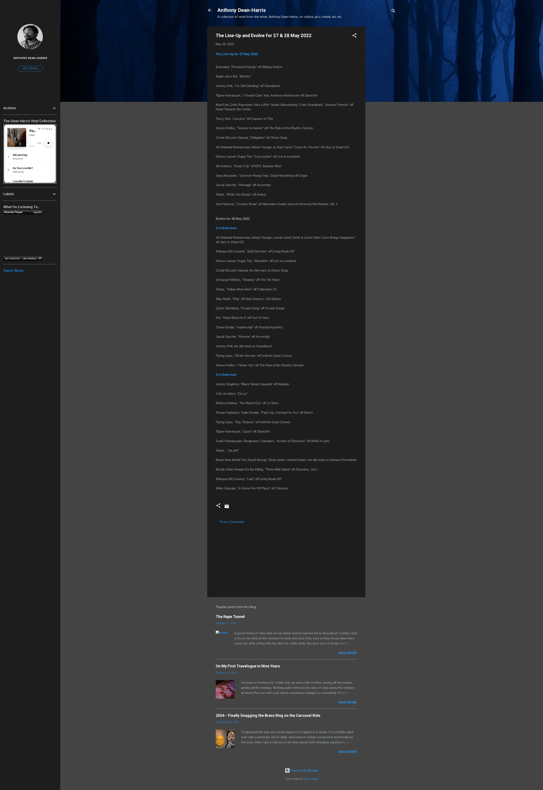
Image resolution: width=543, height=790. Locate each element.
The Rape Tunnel (230, 616)
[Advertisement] (382, 90)
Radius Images (310, 778)
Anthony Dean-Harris (241, 10)
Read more (348, 653)
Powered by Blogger (304, 770)
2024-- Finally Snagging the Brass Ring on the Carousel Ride (268, 715)
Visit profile (30, 68)
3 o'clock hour (226, 228)
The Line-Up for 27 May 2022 (237, 54)
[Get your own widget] (12, 258)
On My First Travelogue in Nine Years (248, 666)
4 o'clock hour (226, 374)
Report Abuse (13, 271)
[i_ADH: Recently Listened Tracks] (22, 212)
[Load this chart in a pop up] (39, 258)
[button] (354, 36)
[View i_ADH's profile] (29, 258)
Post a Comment (232, 522)
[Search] (393, 11)
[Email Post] (226, 508)
